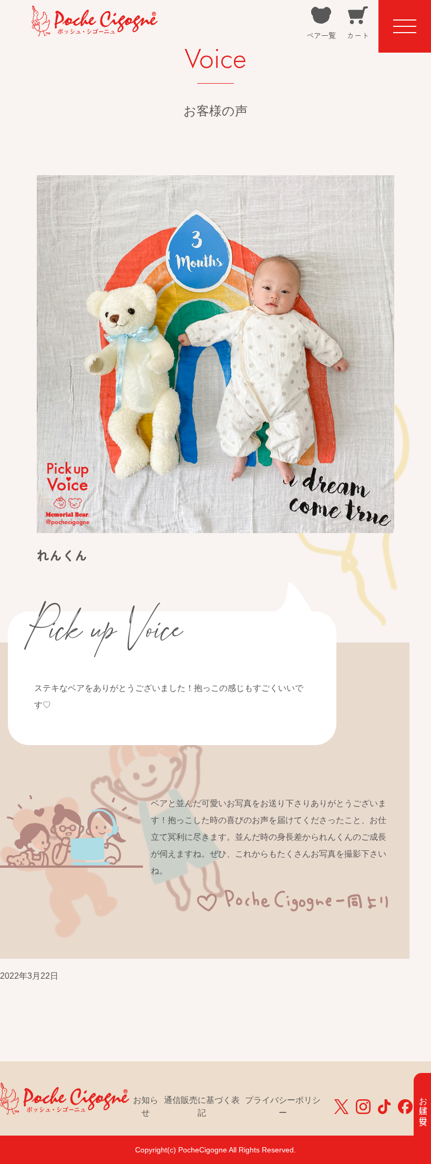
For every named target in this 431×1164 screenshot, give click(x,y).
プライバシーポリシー (283, 1106)
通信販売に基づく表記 (202, 1106)
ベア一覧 (321, 35)
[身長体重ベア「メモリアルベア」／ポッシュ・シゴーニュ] (95, 29)
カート (358, 35)
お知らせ (145, 1106)
